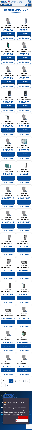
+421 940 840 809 (16, 2)
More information (17, 414)
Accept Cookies (22, 417)
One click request (8, 38)
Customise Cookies (21, 421)
